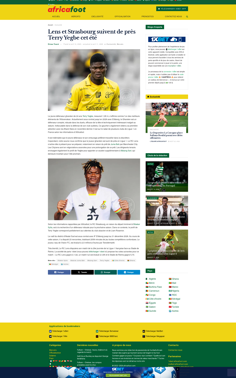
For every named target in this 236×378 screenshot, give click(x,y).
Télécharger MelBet (154, 331)
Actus (150, 164)
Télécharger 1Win (59, 336)
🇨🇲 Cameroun (152, 290)
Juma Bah (115, 144)
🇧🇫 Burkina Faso (154, 286)
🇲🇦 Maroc (173, 286)
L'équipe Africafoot (158, 141)
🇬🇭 (71, 366)
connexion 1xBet (169, 71)
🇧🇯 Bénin (150, 282)
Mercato (75, 16)
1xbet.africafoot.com (177, 361)
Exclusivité (97, 16)
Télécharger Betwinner (108, 331)
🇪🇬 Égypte (151, 302)
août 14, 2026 (154, 189)
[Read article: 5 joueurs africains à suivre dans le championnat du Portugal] (167, 176)
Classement (152, 198)
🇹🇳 (68, 366)
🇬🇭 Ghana (131, 260)
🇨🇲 (59, 361)
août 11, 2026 (154, 257)
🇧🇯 (53, 361)
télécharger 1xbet (96, 251)
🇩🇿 (50, 361)
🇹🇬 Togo (173, 302)
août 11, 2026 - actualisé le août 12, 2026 (165, 223)
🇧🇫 (56, 361)
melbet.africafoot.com (178, 364)
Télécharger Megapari (154, 336)
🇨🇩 (59, 366)
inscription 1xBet (174, 65)
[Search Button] (187, 16)
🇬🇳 (50, 366)
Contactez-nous (173, 16)
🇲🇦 (56, 366)
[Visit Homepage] (67, 9)
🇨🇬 (62, 361)
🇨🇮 (65, 361)
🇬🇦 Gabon (151, 306)
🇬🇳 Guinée (151, 310)
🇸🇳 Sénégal (53, 264)
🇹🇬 (65, 366)
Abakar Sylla (63, 260)
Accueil (56, 16)
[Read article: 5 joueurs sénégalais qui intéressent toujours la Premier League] (167, 210)
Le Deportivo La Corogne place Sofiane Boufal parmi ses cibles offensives (166, 135)
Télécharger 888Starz (108, 336)
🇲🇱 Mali (172, 282)
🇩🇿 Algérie (151, 278)
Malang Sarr (126, 150)
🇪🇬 (68, 361)
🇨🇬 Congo (150, 294)
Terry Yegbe (88, 116)
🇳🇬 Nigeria (174, 290)
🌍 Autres (51, 4)
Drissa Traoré (53, 44)
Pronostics (148, 16)
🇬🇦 (71, 361)
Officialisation (122, 16)
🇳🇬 (50, 364)
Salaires (52, 355)
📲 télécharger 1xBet (173, 49)
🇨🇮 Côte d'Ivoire (118, 260)
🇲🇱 (53, 366)
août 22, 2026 (174, 141)
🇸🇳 (62, 366)
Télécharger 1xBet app (173, 9)
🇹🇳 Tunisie (174, 306)
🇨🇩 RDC (173, 294)
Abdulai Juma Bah (77, 260)
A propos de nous (121, 345)
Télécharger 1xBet (60, 331)
